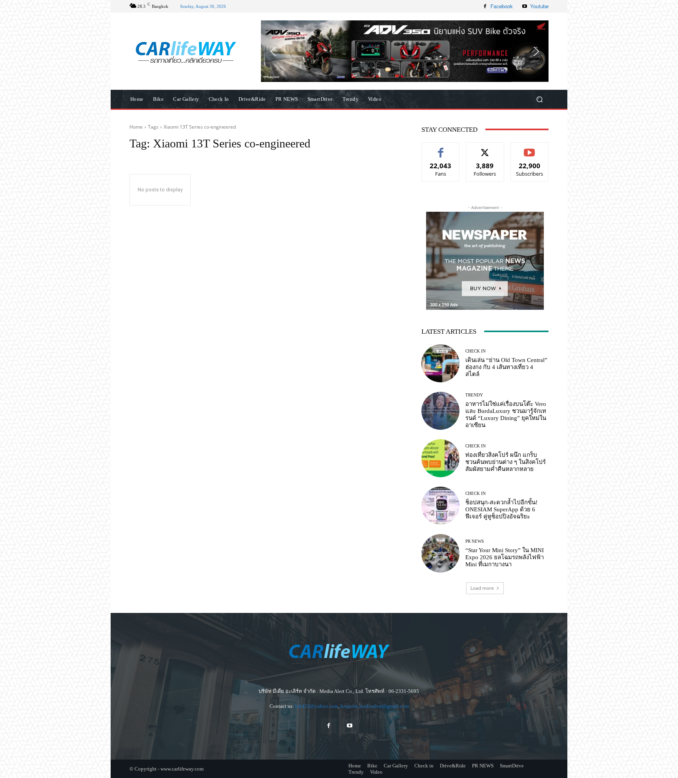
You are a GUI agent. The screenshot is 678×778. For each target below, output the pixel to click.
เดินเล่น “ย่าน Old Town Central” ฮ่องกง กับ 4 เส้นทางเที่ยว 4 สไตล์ (506, 367)
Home (136, 127)
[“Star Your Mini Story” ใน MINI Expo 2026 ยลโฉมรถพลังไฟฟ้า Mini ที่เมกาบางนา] (440, 553)
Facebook (501, 6)
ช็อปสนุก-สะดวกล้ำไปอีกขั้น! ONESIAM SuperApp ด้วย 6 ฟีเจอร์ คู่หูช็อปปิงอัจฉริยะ (501, 509)
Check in (475, 351)
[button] (405, 51)
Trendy (474, 395)
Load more (482, 588)
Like (440, 148)
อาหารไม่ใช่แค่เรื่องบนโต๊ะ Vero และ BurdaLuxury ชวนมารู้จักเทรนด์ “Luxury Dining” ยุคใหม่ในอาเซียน (505, 414)
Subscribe (529, 148)
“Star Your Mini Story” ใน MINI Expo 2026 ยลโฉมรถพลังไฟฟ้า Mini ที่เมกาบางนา (504, 557)
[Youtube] (524, 6)
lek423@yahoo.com (316, 706)
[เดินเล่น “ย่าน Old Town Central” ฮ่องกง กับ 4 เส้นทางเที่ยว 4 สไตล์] (440, 363)
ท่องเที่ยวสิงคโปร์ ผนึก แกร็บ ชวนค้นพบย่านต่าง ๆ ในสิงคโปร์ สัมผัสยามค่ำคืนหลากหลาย (505, 462)
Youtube (539, 6)
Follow (485, 148)
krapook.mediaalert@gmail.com (375, 706)
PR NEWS (474, 541)
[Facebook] (485, 6)
